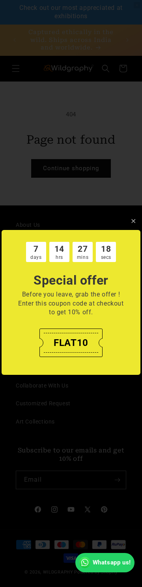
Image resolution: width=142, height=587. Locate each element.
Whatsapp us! (112, 562)
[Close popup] (133, 221)
